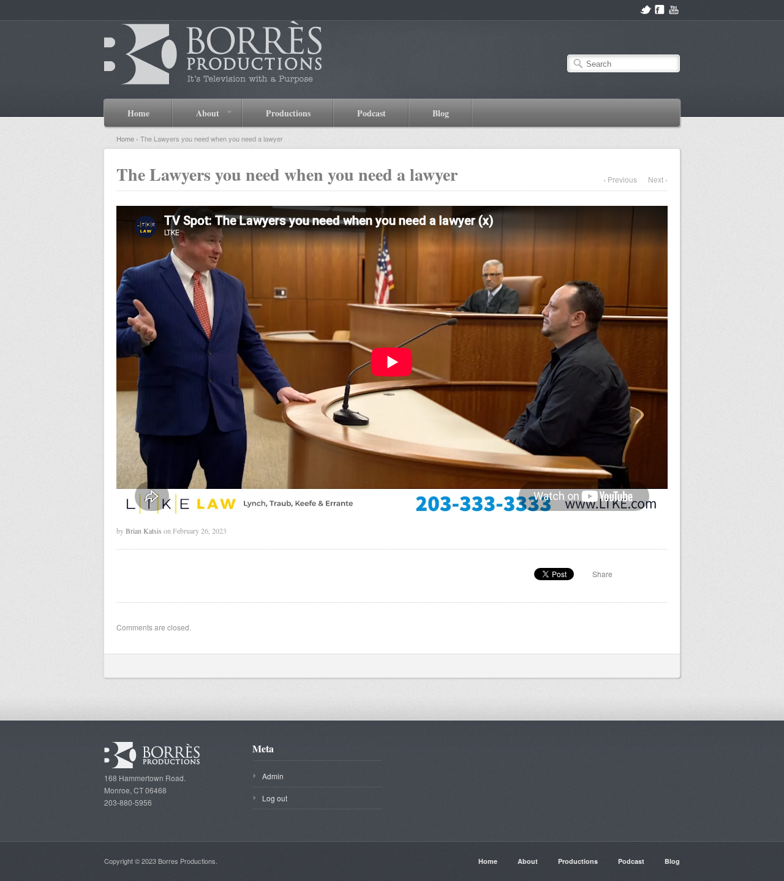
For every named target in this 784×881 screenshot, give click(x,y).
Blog (440, 113)
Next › (658, 179)
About (196, 112)
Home (138, 113)
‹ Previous (620, 179)
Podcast (371, 113)
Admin (273, 776)
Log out (274, 798)
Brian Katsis (144, 530)
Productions (288, 113)
